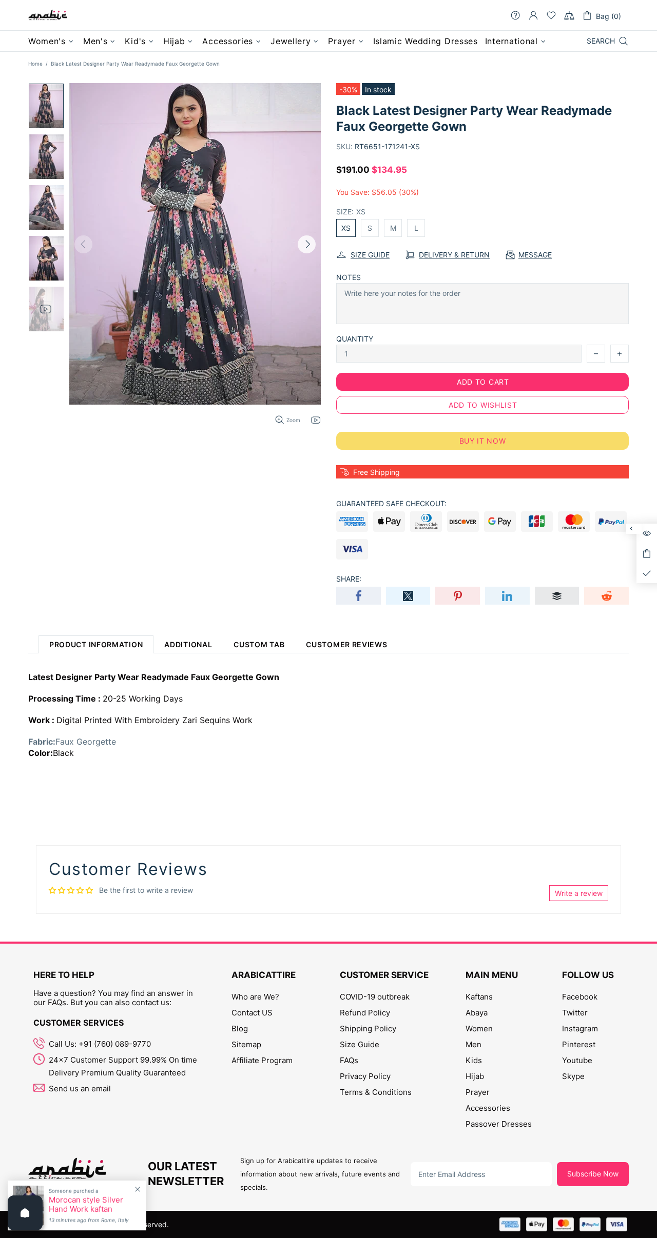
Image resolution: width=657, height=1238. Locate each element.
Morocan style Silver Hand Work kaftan (86, 1204)
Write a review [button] (579, 893)
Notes (348, 277)
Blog (239, 1028)
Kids (474, 1060)
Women (479, 1028)
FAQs (349, 1060)
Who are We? (255, 997)
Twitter (575, 1012)
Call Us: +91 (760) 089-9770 (100, 1044)
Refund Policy (365, 1012)
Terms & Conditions (376, 1092)
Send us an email (80, 1088)
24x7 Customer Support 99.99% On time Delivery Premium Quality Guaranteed (123, 1066)
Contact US (252, 1012)
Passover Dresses (499, 1124)
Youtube (577, 1060)
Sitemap (246, 1044)
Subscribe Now (593, 1173)
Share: (348, 578)
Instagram (580, 1028)
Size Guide (359, 1044)
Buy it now (482, 440)
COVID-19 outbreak (375, 997)
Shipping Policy (368, 1028)
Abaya (477, 1012)
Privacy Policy (365, 1076)
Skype (573, 1076)
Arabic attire (47, 15)
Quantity (354, 338)
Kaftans (479, 997)
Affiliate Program (262, 1060)
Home (35, 64)
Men (473, 1044)
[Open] (25, 1212)
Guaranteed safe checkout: (391, 503)
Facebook (579, 997)
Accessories (488, 1108)
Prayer (478, 1092)
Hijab (475, 1076)
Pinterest (578, 1044)
